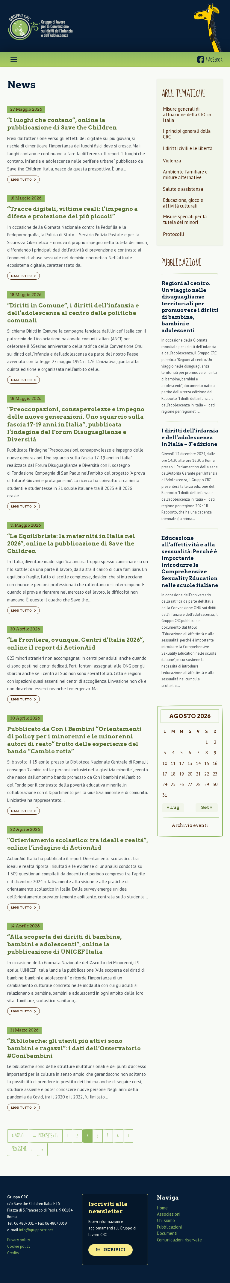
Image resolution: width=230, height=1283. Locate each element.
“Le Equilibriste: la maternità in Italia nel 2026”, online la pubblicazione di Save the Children (71, 543)
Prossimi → (22, 1149)
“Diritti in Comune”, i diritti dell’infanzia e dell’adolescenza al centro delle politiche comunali (73, 313)
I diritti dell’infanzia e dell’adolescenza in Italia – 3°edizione (189, 437)
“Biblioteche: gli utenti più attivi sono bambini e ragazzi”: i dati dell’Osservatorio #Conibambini (74, 1048)
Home (162, 1208)
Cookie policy (18, 1246)
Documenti (167, 1233)
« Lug (173, 807)
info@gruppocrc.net (36, 1229)
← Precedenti (45, 1135)
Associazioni (168, 1214)
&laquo (18, 1135)
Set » (206, 807)
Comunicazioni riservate (179, 1240)
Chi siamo (166, 1220)
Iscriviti (113, 1249)
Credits (13, 1252)
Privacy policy (18, 1239)
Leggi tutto (22, 179)
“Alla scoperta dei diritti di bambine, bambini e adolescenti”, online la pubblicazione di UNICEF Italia (64, 944)
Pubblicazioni (169, 1227)
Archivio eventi (190, 825)
